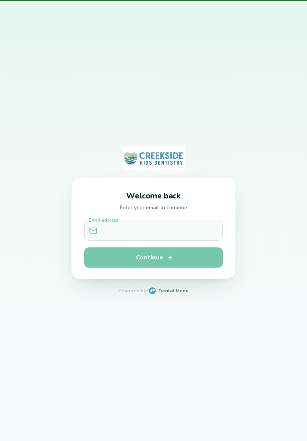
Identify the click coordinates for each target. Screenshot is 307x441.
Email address (103, 220)
